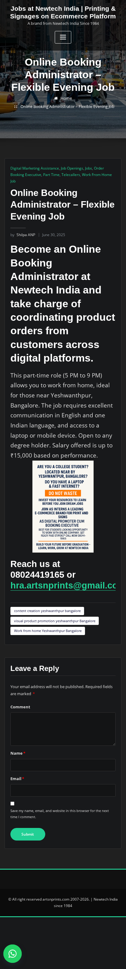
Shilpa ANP (22, 234)
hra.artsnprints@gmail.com (68, 585)
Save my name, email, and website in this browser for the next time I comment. (59, 813)
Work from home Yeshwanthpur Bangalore (48, 630)
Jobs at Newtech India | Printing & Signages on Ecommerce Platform (63, 12)
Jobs (88, 168)
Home (66, 98)
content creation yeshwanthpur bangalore (47, 610)
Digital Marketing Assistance (34, 168)
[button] (15, 953)
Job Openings (72, 168)
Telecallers (70, 174)
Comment (20, 707)
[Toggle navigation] (63, 37)
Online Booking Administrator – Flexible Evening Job (67, 106)
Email (17, 778)
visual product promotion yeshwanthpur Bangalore (54, 621)
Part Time (51, 174)
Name (17, 753)
